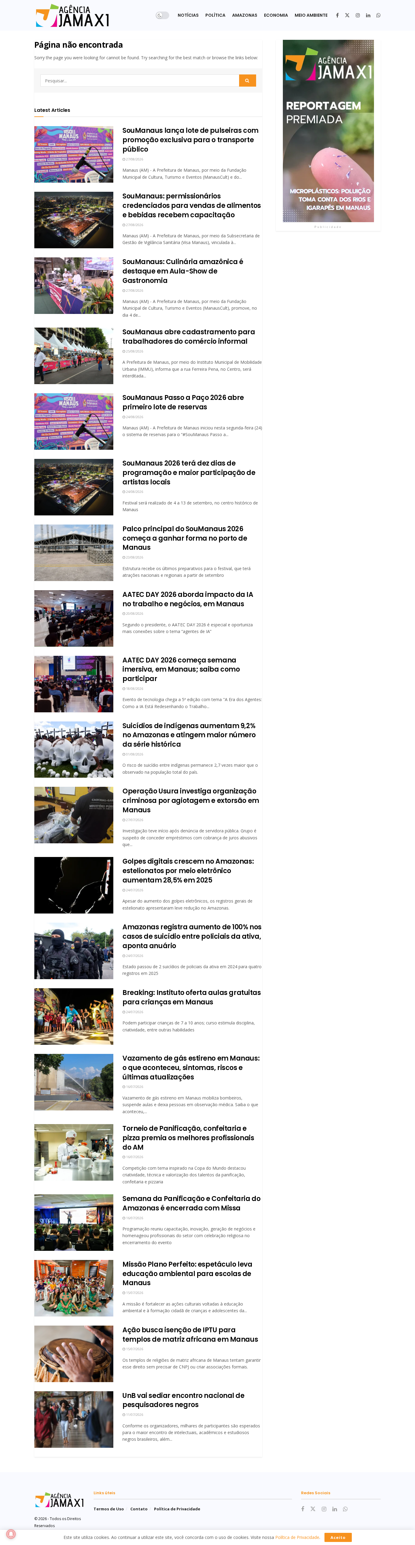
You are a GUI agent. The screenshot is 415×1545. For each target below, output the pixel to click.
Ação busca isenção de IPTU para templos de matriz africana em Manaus (190, 1334)
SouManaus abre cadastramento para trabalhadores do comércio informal (188, 336)
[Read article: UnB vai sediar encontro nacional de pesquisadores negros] (73, 1419)
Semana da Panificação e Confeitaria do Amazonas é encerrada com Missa (191, 1203)
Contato (139, 1509)
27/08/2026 (134, 159)
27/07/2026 (134, 819)
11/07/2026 (134, 1414)
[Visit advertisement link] (328, 131)
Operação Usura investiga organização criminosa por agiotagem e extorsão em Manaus (190, 800)
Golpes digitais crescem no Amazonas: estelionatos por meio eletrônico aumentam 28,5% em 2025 (188, 871)
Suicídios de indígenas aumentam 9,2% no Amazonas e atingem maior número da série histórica (189, 735)
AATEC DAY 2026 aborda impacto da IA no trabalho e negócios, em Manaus (187, 599)
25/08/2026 (134, 351)
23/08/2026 (134, 557)
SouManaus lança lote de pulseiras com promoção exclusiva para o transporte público (190, 140)
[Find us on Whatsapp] (378, 15)
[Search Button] (247, 80)
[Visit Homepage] (72, 15)
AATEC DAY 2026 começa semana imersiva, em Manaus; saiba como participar (181, 670)
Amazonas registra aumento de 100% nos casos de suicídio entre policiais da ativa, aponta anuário (192, 936)
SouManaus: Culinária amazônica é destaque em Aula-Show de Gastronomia (182, 271)
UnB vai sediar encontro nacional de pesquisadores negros (183, 1400)
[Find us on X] (347, 15)
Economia (276, 15)
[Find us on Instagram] (358, 15)
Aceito (338, 1537)
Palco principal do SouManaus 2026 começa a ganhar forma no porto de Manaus (184, 538)
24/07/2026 (134, 890)
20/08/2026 (134, 613)
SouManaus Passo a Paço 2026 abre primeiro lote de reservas (183, 402)
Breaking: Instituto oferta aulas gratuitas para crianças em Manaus (191, 997)
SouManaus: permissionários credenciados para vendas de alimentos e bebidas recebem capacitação (191, 205)
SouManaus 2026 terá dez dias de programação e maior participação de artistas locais (189, 473)
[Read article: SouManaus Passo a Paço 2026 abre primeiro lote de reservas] (73, 421)
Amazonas (244, 15)
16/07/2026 (134, 1086)
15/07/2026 (134, 1292)
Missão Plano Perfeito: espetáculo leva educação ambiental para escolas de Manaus (187, 1274)
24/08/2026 (134, 417)
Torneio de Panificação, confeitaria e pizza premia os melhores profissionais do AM (188, 1138)
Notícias (188, 15)
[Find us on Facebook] (337, 15)
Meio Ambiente (311, 15)
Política (215, 15)
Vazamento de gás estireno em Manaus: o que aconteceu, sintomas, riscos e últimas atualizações (190, 1068)
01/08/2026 (134, 754)
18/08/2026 (134, 688)
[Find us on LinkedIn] (368, 15)
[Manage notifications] (11, 1534)
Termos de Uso (109, 1509)
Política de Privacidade (177, 1509)
